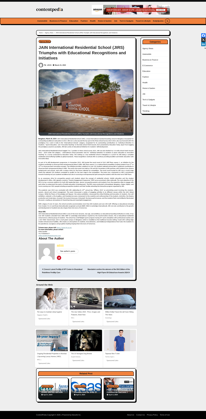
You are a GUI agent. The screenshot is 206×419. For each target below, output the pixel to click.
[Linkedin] (203, 44)
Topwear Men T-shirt (112, 353)
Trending (145, 111)
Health (93, 21)
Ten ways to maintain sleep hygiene (49, 312)
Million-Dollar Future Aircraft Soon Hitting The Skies (119, 313)
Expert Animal (75, 357)
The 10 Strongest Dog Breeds (81, 353)
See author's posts (67, 251)
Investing (108, 318)
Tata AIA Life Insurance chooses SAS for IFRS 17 (85, 391)
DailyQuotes (158, 21)
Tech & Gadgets (126, 21)
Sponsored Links (44, 319)
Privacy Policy (152, 415)
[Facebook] (203, 35)
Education (73, 21)
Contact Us (140, 415)
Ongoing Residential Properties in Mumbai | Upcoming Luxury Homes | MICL (52, 355)
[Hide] (205, 48)
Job (115, 21)
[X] (203, 40)
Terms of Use (165, 415)
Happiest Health (42, 315)
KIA (72, 318)
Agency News (45, 41)
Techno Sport (109, 357)
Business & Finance (58, 21)
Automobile (42, 21)
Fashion (84, 21)
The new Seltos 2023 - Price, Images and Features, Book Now (85, 313)
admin (49, 65)
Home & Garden (105, 21)
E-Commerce (147, 65)
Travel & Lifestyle (143, 21)
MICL (38, 359)
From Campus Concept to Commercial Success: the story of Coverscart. (118, 392)
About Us (130, 415)
